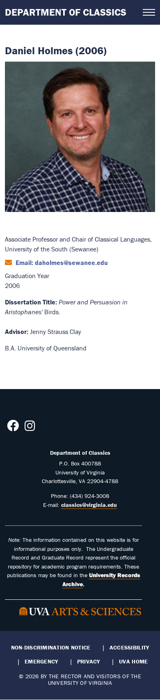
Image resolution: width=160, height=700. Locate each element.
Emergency (41, 661)
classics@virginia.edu (89, 505)
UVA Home (133, 661)
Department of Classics (65, 12)
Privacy (88, 661)
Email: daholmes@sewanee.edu (61, 262)
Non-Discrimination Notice (51, 647)
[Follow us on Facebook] (13, 428)
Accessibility (129, 647)
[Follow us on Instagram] (30, 428)
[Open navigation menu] (149, 12)
